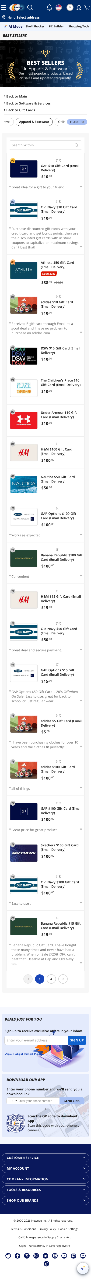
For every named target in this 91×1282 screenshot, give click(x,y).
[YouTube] (64, 1255)
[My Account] (78, 7)
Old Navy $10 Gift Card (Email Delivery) (59, 209)
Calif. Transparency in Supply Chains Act (44, 1237)
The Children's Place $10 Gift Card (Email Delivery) (60, 382)
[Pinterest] (55, 1255)
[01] (24, 169)
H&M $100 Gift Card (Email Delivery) (56, 451)
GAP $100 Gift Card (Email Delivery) (61, 810)
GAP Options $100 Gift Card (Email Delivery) (58, 515)
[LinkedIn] (45, 1255)
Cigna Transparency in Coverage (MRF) (44, 1246)
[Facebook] (17, 1255)
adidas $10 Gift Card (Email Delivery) (57, 304)
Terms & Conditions (23, 1229)
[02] (24, 210)
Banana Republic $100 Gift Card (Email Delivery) (62, 557)
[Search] (30, 7)
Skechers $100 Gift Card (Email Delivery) (60, 847)
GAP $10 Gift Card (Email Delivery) (60, 167)
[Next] (63, 979)
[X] (27, 1255)
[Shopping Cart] (87, 7)
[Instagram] (36, 1255)
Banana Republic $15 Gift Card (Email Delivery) (61, 925)
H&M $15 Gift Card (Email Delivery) (61, 598)
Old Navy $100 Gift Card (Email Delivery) (60, 884)
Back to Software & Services (28, 103)
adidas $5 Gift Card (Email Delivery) (61, 723)
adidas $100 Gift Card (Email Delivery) (58, 769)
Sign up (77, 1040)
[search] (76, 145)
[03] (24, 270)
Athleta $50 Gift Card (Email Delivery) (57, 264)
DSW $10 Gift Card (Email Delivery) (60, 350)
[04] (24, 305)
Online (62, 122)
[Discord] (83, 1255)
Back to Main (16, 96)
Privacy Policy (47, 1229)
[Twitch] (73, 1255)
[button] (45, 18)
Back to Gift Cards (20, 110)
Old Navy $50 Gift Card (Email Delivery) (59, 630)
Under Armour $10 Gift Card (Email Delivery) (59, 414)
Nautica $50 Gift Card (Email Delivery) (58, 479)
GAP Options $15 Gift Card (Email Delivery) (57, 672)
